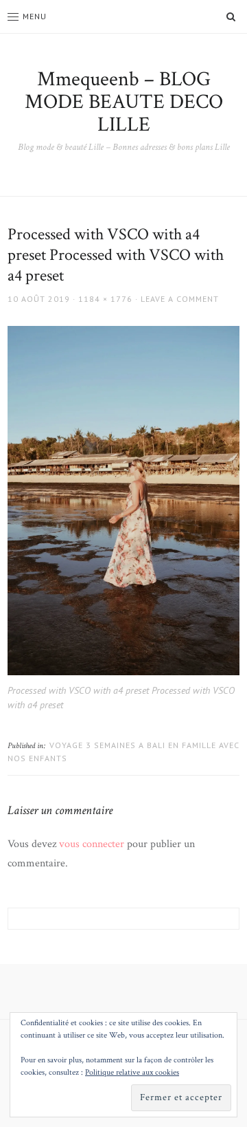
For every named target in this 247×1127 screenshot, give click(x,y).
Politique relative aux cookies (132, 1072)
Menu (35, 16)
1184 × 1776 (105, 299)
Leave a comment (180, 299)
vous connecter (91, 844)
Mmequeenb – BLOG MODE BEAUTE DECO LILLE (124, 102)
